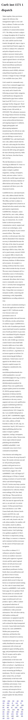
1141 (17, 703)
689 (8, 714)
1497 (17, 711)
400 (22, 709)
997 (3, 707)
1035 (13, 705)
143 (3, 705)
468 (8, 707)
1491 (16, 707)
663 (17, 714)
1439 (21, 714)
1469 (12, 716)
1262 (8, 703)
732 (8, 716)
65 (21, 703)
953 (18, 705)
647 (13, 718)
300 (22, 716)
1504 (4, 701)
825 (22, 711)
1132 (4, 709)
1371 (12, 714)
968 (22, 701)
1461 (17, 716)
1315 (13, 709)
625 (13, 701)
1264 (8, 701)
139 (3, 703)
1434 (8, 711)
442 (18, 701)
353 (13, 711)
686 (18, 709)
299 (3, 716)
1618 (8, 705)
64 (11, 707)
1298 (22, 705)
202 (3, 711)
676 (3, 714)
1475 (21, 707)
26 (12, 703)
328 (3, 718)
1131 (8, 709)
